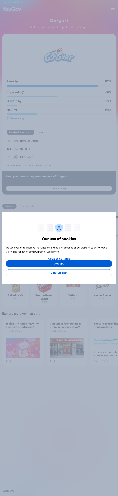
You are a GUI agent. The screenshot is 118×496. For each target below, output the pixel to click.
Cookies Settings (59, 258)
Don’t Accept (59, 272)
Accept (59, 263)
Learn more (53, 252)
